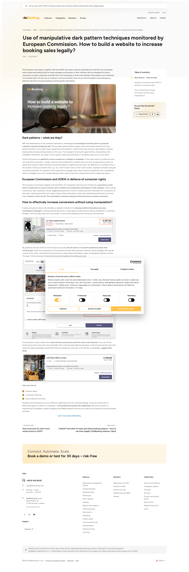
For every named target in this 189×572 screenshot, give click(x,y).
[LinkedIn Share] (158, 114)
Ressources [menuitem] (141, 18)
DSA (77, 561)
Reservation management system (92, 484)
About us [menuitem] (153, 18)
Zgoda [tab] (61, 269)
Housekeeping (88, 526)
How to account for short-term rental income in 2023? (36, 428)
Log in (146, 509)
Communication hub (90, 522)
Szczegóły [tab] (95, 269)
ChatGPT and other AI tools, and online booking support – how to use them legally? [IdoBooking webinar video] (87, 428)
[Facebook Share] (152, 114)
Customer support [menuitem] (154, 12)
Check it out (98, 6)
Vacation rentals (119, 486)
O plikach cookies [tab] (127, 269)
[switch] (82, 300)
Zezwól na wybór (94, 309)
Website (86, 502)
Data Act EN (148, 502)
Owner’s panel (88, 519)
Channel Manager (89, 489)
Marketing (86, 516)
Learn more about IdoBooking (69, 416)
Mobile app (87, 496)
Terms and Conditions (152, 483)
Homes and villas (119, 490)
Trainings (147, 490)
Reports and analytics (91, 505)
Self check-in (87, 512)
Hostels (116, 496)
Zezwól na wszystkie (126, 309)
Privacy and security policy (151, 497)
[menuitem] (160, 560)
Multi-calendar (88, 499)
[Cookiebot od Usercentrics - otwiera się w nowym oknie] (131, 262)
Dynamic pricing (89, 529)
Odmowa (63, 309)
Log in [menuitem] (164, 12)
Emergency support (151, 486)
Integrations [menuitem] (60, 18)
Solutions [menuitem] (72, 18)
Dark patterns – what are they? (145, 78)
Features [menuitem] (47, 18)
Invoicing (86, 532)
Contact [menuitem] (163, 18)
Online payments (89, 509)
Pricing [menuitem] (83, 18)
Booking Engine (88, 492)
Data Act (70, 561)
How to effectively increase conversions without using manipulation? (144, 93)
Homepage (27, 30)
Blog (35, 30)
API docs (147, 493)
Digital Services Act (151, 505)
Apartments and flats (121, 483)
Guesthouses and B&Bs (121, 493)
